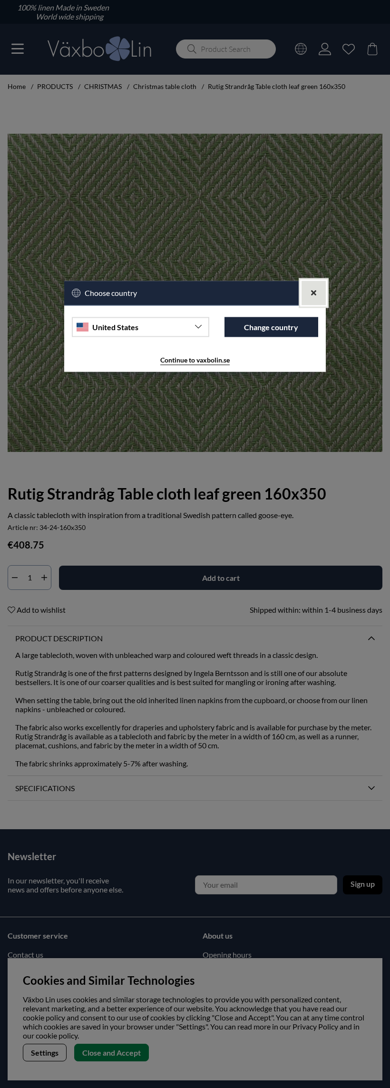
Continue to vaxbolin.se (195, 360)
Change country (271, 327)
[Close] (314, 293)
